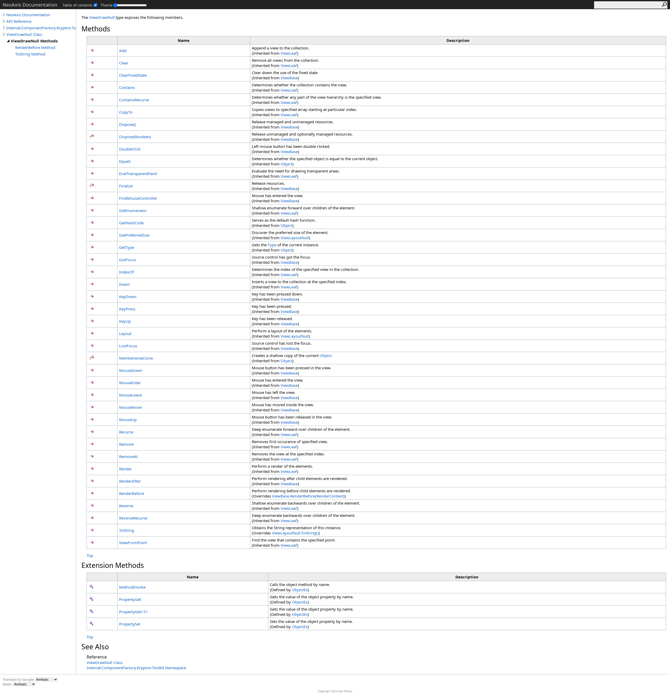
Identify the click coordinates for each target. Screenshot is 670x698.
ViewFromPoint (133, 542)
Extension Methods (112, 565)
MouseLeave (130, 395)
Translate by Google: (19, 679)
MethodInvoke (132, 587)
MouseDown (130, 370)
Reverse (126, 505)
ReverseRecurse (133, 518)
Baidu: (8, 684)
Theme (106, 5)
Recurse (126, 431)
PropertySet (129, 624)
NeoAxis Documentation (28, 14)
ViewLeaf (289, 53)
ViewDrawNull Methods (34, 40)
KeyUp (125, 321)
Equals (125, 161)
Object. (326, 355)
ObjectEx (300, 589)
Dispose (127, 124)
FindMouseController (138, 198)
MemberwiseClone (136, 358)
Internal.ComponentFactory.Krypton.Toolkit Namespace (136, 667)
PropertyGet (130, 599)
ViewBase (289, 77)
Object (286, 163)
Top (90, 555)
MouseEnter (130, 382)
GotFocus (127, 259)
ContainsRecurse (134, 99)
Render (125, 468)
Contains (127, 87)
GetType (126, 247)
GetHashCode (131, 222)
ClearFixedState (133, 75)
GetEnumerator (133, 210)
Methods (95, 28)
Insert (124, 284)
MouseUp (128, 419)
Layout (125, 333)
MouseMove (130, 407)
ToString (126, 530)
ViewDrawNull (102, 17)
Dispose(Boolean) (135, 136)
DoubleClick (130, 149)
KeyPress (127, 308)
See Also (95, 646)
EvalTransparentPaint (138, 173)
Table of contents (78, 5)
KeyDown (127, 296)
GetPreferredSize (134, 235)
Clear (123, 62)
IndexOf (126, 272)
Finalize (126, 185)
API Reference (18, 21)
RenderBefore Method (35, 47)
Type (272, 244)
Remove (126, 444)
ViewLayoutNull (295, 237)
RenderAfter (130, 481)
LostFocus (128, 345)
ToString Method (30, 54)
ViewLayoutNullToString (295, 532)
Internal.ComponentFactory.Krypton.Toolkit (41, 27)
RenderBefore (131, 493)
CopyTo (125, 112)
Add (122, 50)
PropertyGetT (133, 611)
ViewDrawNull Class (24, 34)
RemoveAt (128, 456)
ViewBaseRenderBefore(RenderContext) (308, 496)
